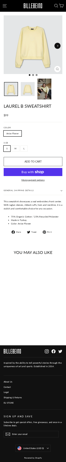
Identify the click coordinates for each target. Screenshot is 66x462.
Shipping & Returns (13, 397)
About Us (8, 381)
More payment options (33, 180)
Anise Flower (12, 133)
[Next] (57, 46)
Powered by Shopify (33, 458)
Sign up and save (18, 416)
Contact (7, 387)
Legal (6, 392)
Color (7, 128)
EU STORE (9, 403)
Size (6, 143)
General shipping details (19, 190)
